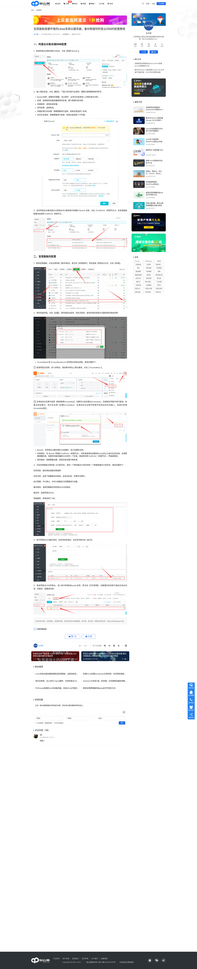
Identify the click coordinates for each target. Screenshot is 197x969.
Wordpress (148, 261)
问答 (102, 4)
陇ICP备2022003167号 (106, 962)
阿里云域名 (159, 288)
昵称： (39, 718)
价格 (67, 4)
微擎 (159, 271)
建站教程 (138, 271)
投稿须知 (104, 958)
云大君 (36, 34)
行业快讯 (56, 958)
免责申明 (85, 958)
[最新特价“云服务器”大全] (139, 152)
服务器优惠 (159, 275)
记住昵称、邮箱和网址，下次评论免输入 (50, 723)
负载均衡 (138, 285)
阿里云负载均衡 (160, 292)
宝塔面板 (159, 268)
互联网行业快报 (160, 264)
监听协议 (138, 278)
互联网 (149, 264)
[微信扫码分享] (105, 646)
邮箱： (70, 718)
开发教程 (148, 271)
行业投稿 (161, 3)
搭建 (84, 4)
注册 (153, 4)
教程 (92, 4)
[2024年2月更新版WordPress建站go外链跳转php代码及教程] (139, 141)
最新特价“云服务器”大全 (154, 150)
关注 (144, 52)
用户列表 (66, 958)
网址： (101, 718)
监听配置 (148, 278)
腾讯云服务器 (149, 282)
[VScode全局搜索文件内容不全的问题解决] (139, 131)
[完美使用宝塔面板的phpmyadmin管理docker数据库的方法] (139, 109)
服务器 (149, 275)
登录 (147, 4)
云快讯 (159, 261)
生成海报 (98, 646)
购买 (75, 4)
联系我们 (75, 958)
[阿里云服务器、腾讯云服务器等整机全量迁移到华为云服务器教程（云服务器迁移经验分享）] (139, 205)
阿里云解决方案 (149, 292)
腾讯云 (138, 282)
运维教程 (65, 34)
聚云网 (159, 278)
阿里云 (159, 285)
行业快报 (159, 282)
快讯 (111, 4)
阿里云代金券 (139, 288)
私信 (154, 52)
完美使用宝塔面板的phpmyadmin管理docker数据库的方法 (155, 109)
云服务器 (138, 264)
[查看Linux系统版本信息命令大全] (139, 163)
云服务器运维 (41, 629)
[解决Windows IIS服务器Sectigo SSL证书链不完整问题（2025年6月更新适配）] (139, 120)
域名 (138, 268)
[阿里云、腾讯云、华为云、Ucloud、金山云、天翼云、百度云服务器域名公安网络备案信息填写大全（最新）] (139, 173)
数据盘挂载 (138, 275)
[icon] (150, 960)
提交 (122, 723)
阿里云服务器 (139, 292)
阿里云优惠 (148, 288)
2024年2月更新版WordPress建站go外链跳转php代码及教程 (155, 141)
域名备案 (148, 268)
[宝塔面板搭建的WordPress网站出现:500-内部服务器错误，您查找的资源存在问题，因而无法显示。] (139, 184)
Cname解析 (138, 261)
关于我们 (94, 958)
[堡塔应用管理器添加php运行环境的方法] (139, 195)
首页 (58, 4)
